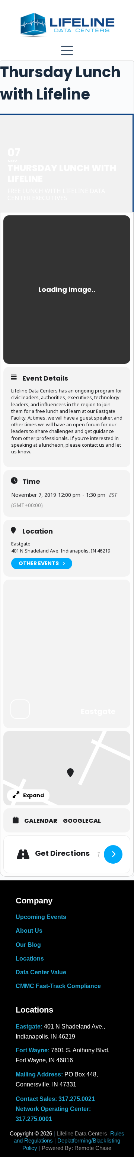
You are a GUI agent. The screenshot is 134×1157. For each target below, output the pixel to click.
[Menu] (67, 50)
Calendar (40, 821)
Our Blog (28, 945)
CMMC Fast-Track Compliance (58, 986)
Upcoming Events (41, 917)
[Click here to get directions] (113, 854)
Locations (30, 958)
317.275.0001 (34, 1119)
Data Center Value (41, 972)
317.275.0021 (76, 1099)
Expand (33, 795)
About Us (29, 931)
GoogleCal (82, 821)
